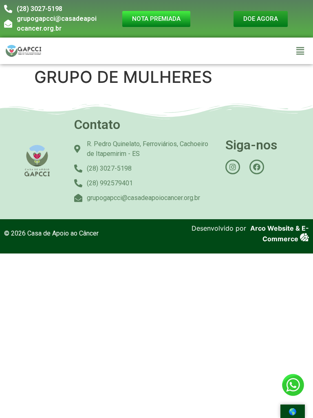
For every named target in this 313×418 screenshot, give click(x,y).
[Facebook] (256, 167)
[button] (300, 50)
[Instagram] (232, 167)
